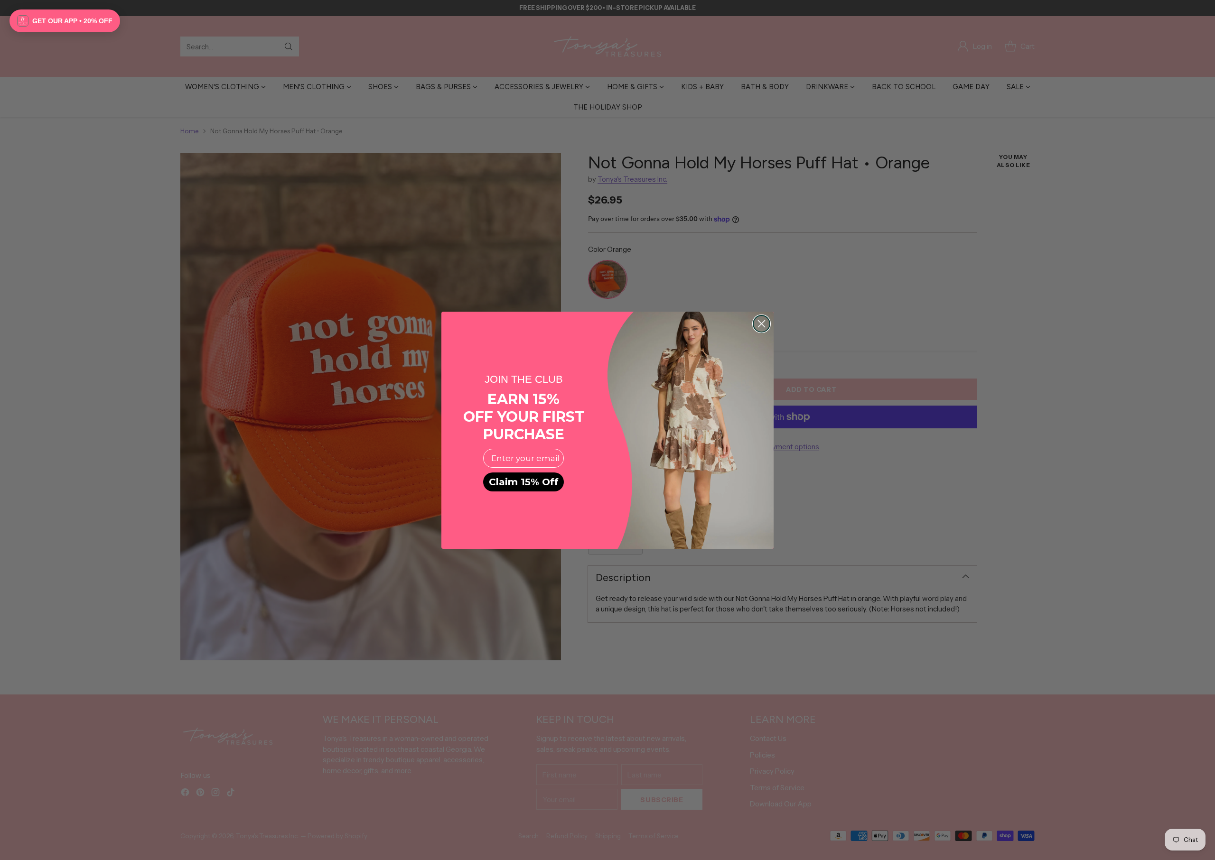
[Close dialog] (761, 323)
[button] (64, 20)
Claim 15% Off (524, 482)
